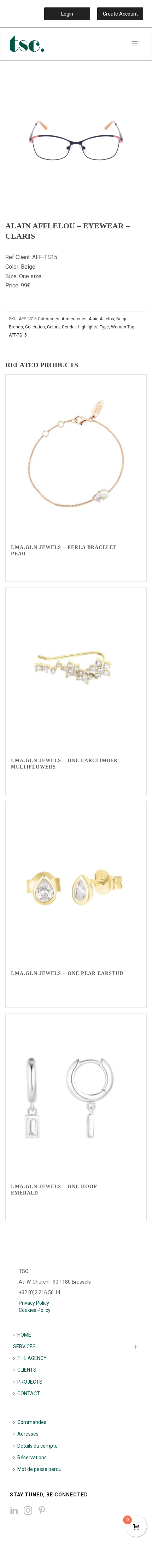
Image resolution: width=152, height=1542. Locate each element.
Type (104, 327)
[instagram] (28, 1510)
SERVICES (24, 1346)
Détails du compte (37, 1446)
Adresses (28, 1434)
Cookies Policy (35, 1310)
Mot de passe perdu (39, 1469)
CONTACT (28, 1393)
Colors (53, 327)
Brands (16, 327)
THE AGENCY (32, 1358)
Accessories (74, 318)
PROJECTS (29, 1382)
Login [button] (67, 14)
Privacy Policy (34, 1303)
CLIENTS (26, 1370)
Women (118, 327)
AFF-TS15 (18, 335)
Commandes (31, 1422)
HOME (24, 1335)
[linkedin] (14, 1510)
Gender (69, 327)
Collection (35, 327)
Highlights (88, 327)
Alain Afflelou (101, 318)
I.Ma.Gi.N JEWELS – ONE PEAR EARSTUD (67, 973)
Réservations (32, 1457)
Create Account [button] (120, 14)
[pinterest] (41, 1510)
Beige (122, 318)
